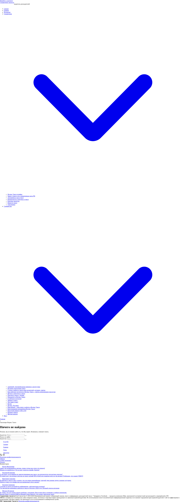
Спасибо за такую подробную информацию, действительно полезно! (22, 486)
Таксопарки (11, 204)
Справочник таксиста (7, 2)
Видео (10, 404)
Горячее (6, 10)
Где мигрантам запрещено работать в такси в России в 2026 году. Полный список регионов (29, 488)
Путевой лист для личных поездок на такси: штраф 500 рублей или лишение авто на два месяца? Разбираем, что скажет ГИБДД (41, 476)
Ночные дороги (13, 412)
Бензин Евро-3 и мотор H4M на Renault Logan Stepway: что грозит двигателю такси (27, 494)
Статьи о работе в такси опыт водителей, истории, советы (26, 390)
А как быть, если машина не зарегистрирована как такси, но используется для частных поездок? (31, 474)
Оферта (2, 459)
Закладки (6, 453)
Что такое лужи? (13, 402)
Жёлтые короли (13, 414)
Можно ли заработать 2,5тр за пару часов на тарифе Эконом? (20, 470)
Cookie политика (5, 460)
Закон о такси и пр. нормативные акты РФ (21, 196)
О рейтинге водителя (14, 399)
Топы (5, 450)
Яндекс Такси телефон (15, 194)
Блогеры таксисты (13, 201)
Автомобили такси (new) (16, 198)
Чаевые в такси (12, 400)
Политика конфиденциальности (10, 457)
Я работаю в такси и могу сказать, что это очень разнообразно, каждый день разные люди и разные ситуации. (35, 480)
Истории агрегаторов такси (16, 388)
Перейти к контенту (6, 1)
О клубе (5, 442)
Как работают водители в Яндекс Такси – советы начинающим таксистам (31, 392)
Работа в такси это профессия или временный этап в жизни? (19, 482)
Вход (5, 416)
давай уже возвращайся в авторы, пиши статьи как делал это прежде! (22, 468)
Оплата (2, 462)
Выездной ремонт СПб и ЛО (17, 410)
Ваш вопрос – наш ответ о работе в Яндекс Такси (24, 407)
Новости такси (12, 203)
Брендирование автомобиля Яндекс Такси (21, 409)
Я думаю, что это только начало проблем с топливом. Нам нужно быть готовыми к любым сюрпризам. (33, 492)
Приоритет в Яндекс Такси (16, 397)
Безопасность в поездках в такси (18, 199)
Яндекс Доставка (13, 405)
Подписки (7, 12)
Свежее (6, 9)
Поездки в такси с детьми (16, 395)
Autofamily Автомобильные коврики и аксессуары (24, 387)
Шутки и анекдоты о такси (16, 393)
